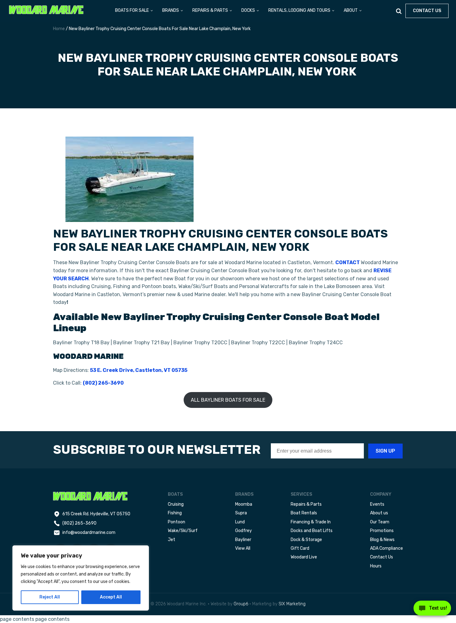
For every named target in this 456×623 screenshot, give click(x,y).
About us (379, 513)
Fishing (175, 513)
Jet (171, 539)
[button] (134, 11)
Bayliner (243, 539)
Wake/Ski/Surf (183, 530)
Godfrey (243, 530)
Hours (376, 566)
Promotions (382, 530)
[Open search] (398, 11)
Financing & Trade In (311, 522)
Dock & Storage (306, 539)
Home (59, 28)
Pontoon (176, 522)
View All (242, 548)
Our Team (379, 522)
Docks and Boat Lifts (312, 530)
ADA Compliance (386, 548)
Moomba (243, 504)
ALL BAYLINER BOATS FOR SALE (228, 400)
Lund (240, 522)
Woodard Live (304, 557)
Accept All (111, 597)
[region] (80, 578)
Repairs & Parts (306, 504)
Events (377, 504)
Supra (241, 513)
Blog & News (382, 539)
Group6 (241, 604)
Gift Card (300, 548)
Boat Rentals (304, 513)
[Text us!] (432, 610)
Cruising (176, 504)
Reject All (49, 597)
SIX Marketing (292, 604)
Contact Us (381, 557)
